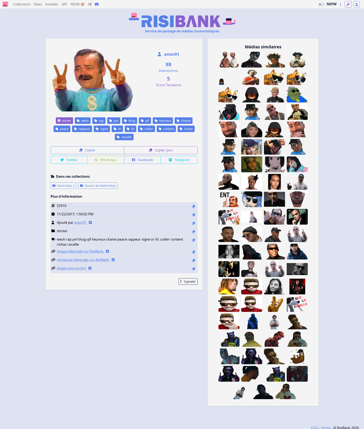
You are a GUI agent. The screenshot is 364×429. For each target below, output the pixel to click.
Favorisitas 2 (65, 186)
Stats (38, 4)
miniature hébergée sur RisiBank (83, 259)
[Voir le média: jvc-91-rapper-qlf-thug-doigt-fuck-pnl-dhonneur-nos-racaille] (297, 234)
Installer (51, 4)
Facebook (145, 160)
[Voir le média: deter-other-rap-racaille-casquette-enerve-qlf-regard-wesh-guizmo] (297, 252)
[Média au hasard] (89, 4)
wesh (84, 121)
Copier (89, 150)
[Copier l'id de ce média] (193, 206)
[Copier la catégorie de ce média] (193, 231)
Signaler (189, 281)
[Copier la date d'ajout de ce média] (193, 215)
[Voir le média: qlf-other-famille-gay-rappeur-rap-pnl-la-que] (297, 304)
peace (63, 129)
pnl (115, 121)
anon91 (171, 54)
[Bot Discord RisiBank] (96, 4)
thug (131, 121)
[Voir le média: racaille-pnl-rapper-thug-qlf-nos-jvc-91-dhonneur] (274, 269)
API (64, 4)
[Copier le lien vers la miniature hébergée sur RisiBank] (193, 260)
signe (103, 129)
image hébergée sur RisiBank (80, 251)
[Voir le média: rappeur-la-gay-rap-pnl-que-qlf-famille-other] (229, 217)
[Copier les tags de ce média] (193, 240)
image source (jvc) (72, 268)
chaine (185, 121)
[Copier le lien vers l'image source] (193, 269)
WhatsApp (108, 160)
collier (148, 129)
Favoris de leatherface (100, 186)
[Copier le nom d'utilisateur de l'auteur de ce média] (193, 223)
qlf (147, 121)
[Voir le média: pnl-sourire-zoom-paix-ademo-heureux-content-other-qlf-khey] (229, 129)
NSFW (331, 4)
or (119, 129)
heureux (164, 121)
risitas (188, 129)
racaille (126, 137)
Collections (22, 4)
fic (132, 129)
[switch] (321, 4)
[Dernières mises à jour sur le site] (340, 4)
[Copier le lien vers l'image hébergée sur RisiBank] (193, 252)
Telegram (182, 160)
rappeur (84, 129)
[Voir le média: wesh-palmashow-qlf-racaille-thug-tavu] (251, 234)
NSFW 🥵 (77, 4)
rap (101, 121)
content (168, 129)
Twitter (72, 160)
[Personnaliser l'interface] (348, 4)
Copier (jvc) (163, 150)
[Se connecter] (356, 4)
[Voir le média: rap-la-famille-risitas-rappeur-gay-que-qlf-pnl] (274, 217)
